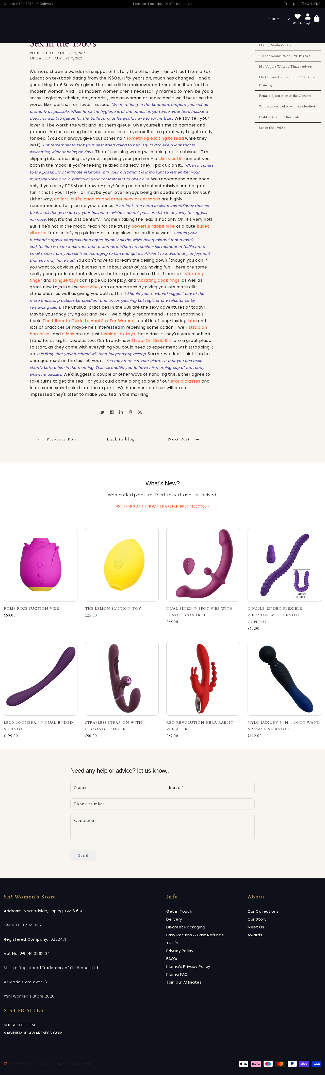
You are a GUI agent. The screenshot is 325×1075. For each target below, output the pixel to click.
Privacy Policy (179, 950)
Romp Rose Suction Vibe (31, 608)
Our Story (257, 919)
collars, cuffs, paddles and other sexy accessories (107, 199)
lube (193, 321)
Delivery (174, 919)
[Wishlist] (297, 16)
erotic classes (185, 381)
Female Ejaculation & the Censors (285, 95)
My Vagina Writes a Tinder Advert (285, 66)
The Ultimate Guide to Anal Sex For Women (89, 321)
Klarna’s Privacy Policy (188, 966)
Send (83, 855)
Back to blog (121, 439)
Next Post (179, 439)
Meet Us (256, 927)
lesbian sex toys (118, 334)
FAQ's (171, 958)
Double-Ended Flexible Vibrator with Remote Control (275, 615)
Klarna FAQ (177, 974)
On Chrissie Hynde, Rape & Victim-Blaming (287, 81)
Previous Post (62, 439)
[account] (308, 16)
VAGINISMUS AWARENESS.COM (33, 1032)
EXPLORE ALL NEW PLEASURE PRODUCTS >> (163, 507)
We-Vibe (89, 287)
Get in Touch (179, 911)
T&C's (172, 942)
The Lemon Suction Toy (113, 608)
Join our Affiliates (184, 982)
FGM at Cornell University (279, 117)
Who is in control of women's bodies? (287, 106)
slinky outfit (171, 159)
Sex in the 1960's (272, 127)
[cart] (316, 19)
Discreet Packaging (185, 927)
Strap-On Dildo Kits (151, 340)
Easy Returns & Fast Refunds (195, 935)
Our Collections (263, 911)
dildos (68, 334)
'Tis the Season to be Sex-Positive (285, 56)
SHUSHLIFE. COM (19, 1024)
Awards (255, 935)
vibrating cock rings (158, 280)
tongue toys (65, 280)
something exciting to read (155, 138)
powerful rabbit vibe (153, 226)
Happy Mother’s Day (275, 45)
